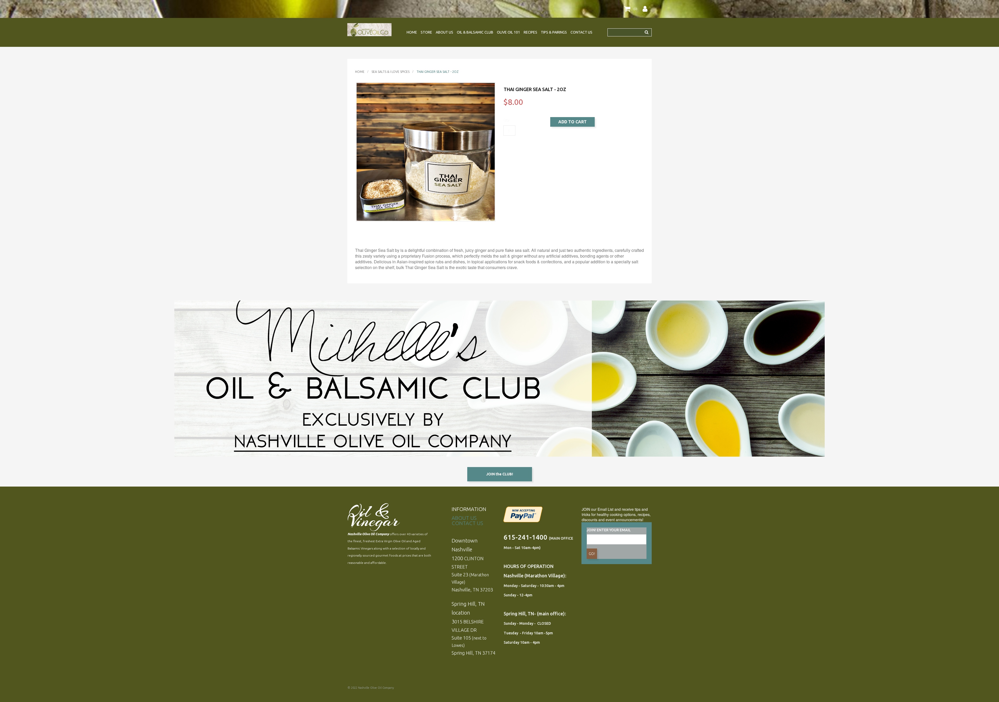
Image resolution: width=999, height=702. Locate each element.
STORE (426, 32)
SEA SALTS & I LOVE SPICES (390, 71)
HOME (412, 32)
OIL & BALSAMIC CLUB (475, 32)
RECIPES (530, 32)
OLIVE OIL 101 (508, 32)
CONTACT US (581, 32)
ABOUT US (444, 32)
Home (359, 71)
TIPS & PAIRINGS (554, 32)
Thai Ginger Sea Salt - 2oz (438, 71)
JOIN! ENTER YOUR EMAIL (609, 530)
